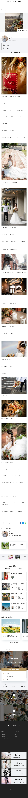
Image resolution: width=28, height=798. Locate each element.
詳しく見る (11, 535)
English (16, 734)
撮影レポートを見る (17, 535)
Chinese (17, 736)
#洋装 (8, 48)
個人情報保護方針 (4, 738)
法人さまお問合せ (4, 740)
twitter (23, 523)
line (26, 523)
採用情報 (3, 736)
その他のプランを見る (14, 642)
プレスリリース (4, 742)
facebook (21, 523)
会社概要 (3, 734)
